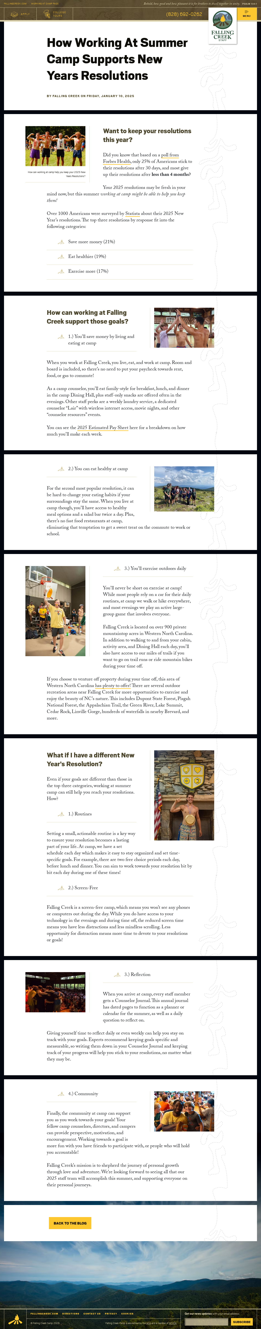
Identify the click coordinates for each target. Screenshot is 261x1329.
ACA (148, 1323)
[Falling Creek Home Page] (15, 1319)
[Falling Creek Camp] (222, 26)
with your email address (212, 1313)
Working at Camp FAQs (45, 3)
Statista (132, 214)
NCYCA (173, 1323)
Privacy (111, 1313)
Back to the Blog (70, 1223)
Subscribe (242, 1322)
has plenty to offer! (113, 686)
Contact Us (92, 1313)
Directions (70, 1313)
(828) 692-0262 (184, 14)
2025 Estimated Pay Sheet (102, 428)
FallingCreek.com (15, 3)
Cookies (127, 1313)
